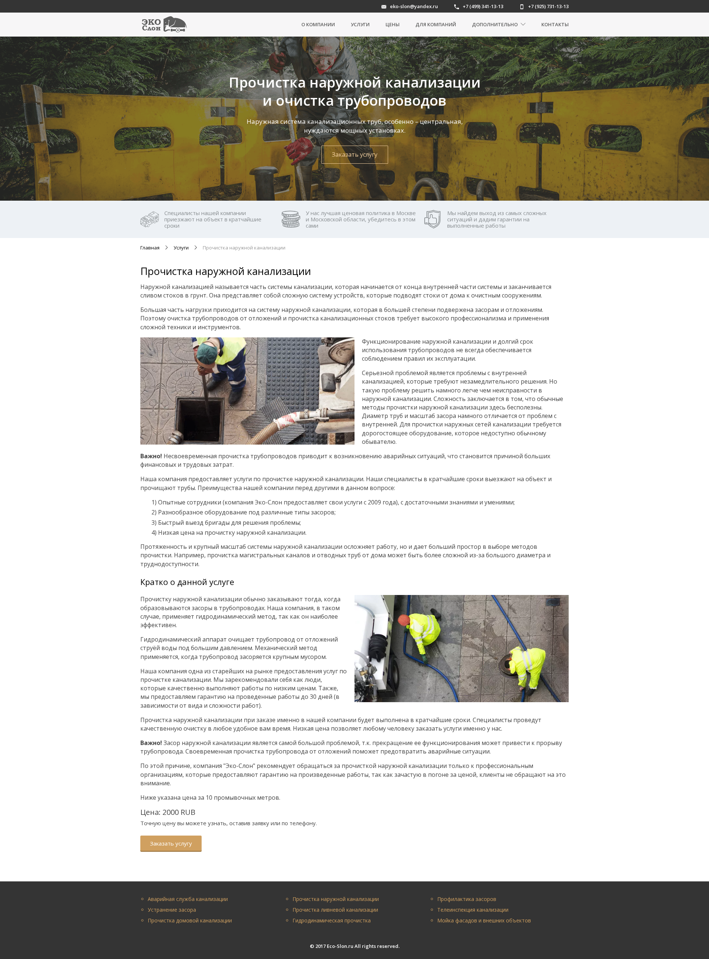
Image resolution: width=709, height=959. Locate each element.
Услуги (360, 24)
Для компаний (435, 24)
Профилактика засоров (466, 898)
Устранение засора (172, 909)
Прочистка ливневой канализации (335, 909)
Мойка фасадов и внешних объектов (484, 920)
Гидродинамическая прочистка (331, 920)
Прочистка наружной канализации (335, 898)
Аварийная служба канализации (188, 898)
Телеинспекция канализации (472, 909)
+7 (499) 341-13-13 (483, 6)
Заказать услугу (354, 154)
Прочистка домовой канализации (190, 920)
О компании (318, 24)
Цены (393, 24)
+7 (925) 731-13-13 (548, 6)
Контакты (555, 24)
